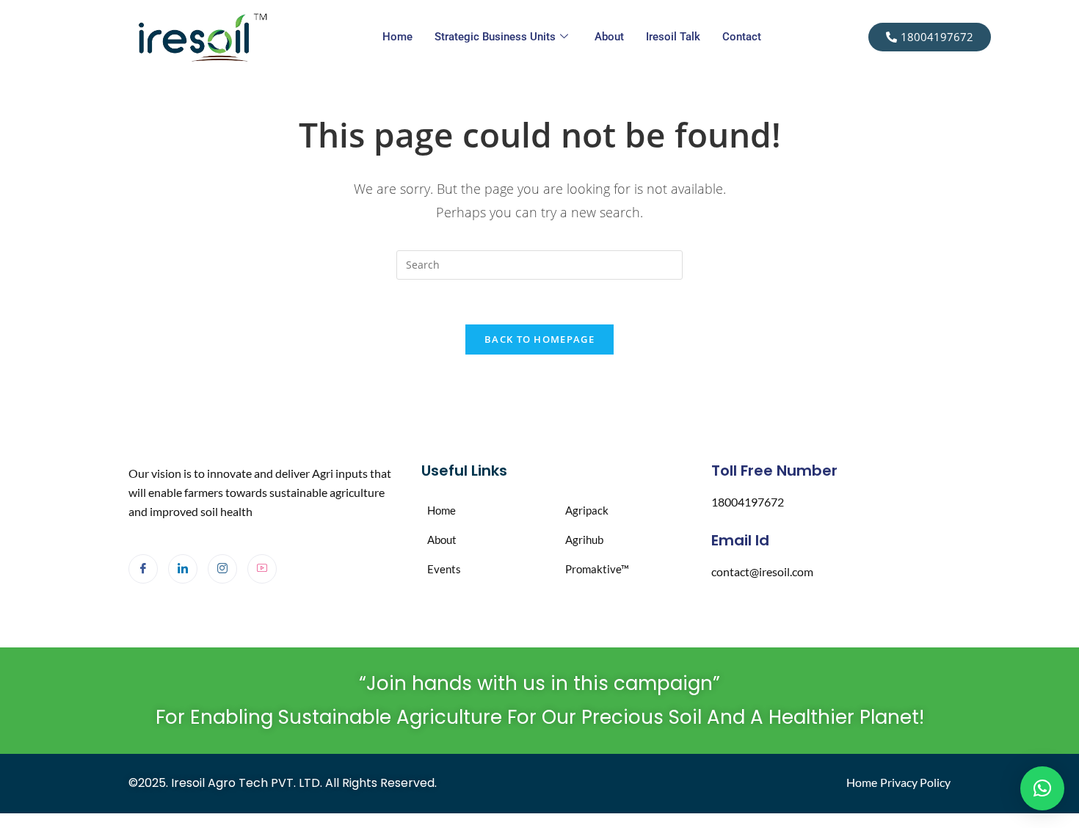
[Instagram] (222, 569)
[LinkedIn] (182, 569)
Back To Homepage (539, 339)
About (609, 36)
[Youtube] (262, 569)
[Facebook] (143, 569)
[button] (1042, 788)
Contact (741, 36)
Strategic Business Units (495, 36)
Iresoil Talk (673, 36)
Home (397, 36)
